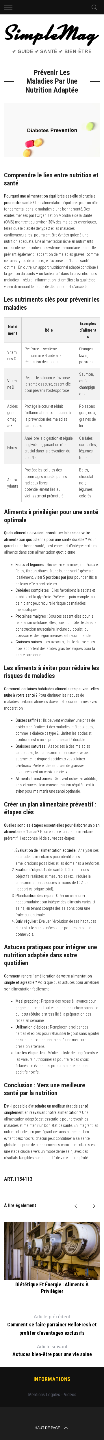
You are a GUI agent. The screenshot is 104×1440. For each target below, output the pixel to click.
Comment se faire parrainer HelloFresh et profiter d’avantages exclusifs (52, 1325)
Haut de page (47, 1428)
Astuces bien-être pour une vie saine (52, 1351)
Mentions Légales (44, 1394)
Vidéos (70, 1394)
